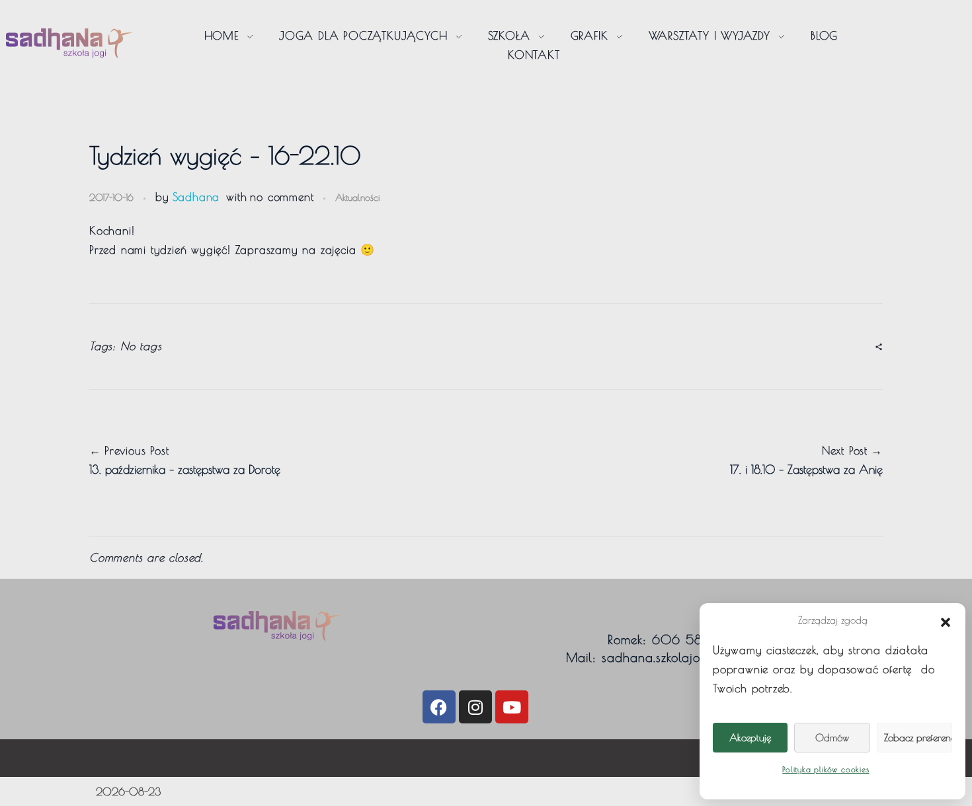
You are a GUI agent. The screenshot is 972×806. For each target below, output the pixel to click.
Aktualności (357, 197)
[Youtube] (511, 706)
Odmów (832, 737)
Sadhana (196, 196)
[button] (945, 620)
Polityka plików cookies (825, 769)
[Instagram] (475, 706)
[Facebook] (439, 706)
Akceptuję (750, 737)
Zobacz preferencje (918, 737)
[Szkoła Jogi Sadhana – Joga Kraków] (69, 43)
